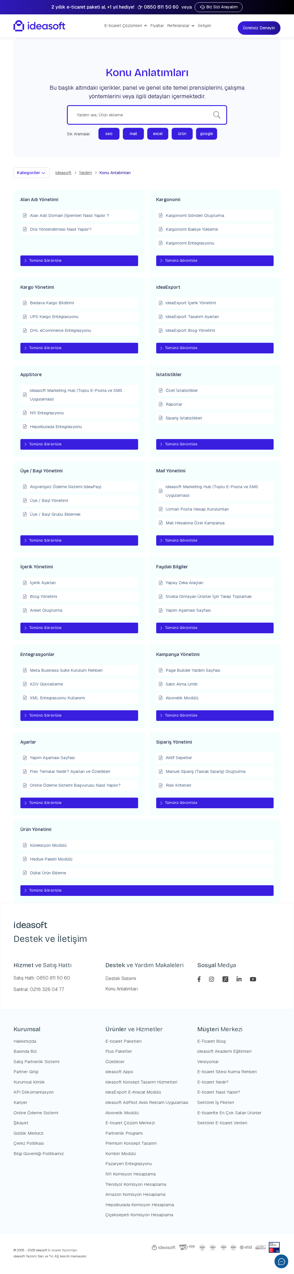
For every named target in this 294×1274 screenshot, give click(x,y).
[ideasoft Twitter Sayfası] (226, 979)
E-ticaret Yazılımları (62, 1250)
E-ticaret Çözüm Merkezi (130, 1122)
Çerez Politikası (28, 1143)
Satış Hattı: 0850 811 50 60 (41, 978)
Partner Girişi (25, 1071)
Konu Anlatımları (121, 989)
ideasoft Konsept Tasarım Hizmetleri (141, 1082)
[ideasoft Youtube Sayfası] (253, 979)
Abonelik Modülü (122, 1112)
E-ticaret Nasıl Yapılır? (218, 1092)
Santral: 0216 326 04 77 (38, 989)
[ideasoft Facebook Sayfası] (199, 979)
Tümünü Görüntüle (45, 260)
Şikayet (20, 1122)
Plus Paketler (118, 1051)
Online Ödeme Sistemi (35, 1112)
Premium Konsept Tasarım (131, 1143)
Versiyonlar (208, 1061)
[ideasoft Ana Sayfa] (39, 26)
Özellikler (115, 1061)
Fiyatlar (157, 25)
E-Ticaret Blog (211, 1041)
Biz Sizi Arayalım (222, 6)
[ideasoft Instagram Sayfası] (212, 979)
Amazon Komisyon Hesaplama (135, 1194)
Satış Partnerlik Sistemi (36, 1061)
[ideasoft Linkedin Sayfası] (240, 979)
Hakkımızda (24, 1041)
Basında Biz (25, 1051)
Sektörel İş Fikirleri (215, 1102)
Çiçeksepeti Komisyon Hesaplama (139, 1214)
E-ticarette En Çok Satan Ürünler (229, 1112)
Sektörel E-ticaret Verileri (222, 1122)
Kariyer (20, 1102)
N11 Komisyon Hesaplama (130, 1174)
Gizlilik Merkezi (28, 1133)
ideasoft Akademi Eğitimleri (224, 1051)
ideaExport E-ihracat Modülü (133, 1092)
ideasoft (63, 172)
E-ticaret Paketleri (123, 1041)
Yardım (85, 172)
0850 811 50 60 (161, 7)
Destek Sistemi (120, 978)
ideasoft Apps (119, 1071)
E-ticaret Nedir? (213, 1082)
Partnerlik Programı (124, 1133)
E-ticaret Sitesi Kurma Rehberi (227, 1071)
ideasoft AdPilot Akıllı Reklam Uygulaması (146, 1102)
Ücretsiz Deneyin (259, 27)
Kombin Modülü (120, 1153)
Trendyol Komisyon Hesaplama (135, 1184)
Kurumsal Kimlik (29, 1082)
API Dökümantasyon (33, 1092)
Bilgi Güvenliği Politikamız (38, 1153)
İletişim (204, 25)
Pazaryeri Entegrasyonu (128, 1163)
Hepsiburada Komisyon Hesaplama (139, 1204)
